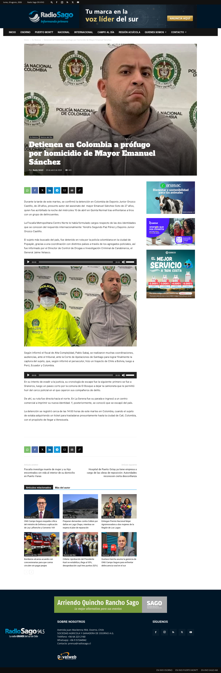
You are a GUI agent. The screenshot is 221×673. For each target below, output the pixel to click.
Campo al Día (106, 32)
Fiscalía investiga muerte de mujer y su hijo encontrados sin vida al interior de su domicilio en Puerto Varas (49, 473)
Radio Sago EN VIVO (35, 2)
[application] (80, 262)
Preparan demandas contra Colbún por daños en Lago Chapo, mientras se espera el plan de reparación (80, 524)
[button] (51, 2)
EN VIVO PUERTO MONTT (186, 670)
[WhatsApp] (27, 190)
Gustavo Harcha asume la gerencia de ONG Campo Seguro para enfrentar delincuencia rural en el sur (118, 562)
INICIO (12, 32)
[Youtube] (78, 2)
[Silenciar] (123, 262)
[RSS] (67, 2)
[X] (72, 2)
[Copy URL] (79, 190)
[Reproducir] (28, 262)
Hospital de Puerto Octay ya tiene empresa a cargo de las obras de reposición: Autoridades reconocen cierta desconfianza (112, 473)
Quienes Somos (154, 32)
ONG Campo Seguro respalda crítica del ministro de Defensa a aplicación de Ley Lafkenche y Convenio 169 (40, 524)
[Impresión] (72, 190)
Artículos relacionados (38, 487)
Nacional (64, 32)
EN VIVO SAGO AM (209, 670)
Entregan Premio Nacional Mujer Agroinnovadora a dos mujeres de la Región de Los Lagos (117, 524)
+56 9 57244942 (78, 640)
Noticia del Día (46, 137)
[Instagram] (62, 2)
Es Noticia (36, 39)
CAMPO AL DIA (108, 517)
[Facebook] (56, 2)
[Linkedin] (49, 190)
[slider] (130, 262)
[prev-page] (26, 572)
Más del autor (62, 487)
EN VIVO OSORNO (164, 670)
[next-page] (31, 572)
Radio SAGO (38, 170)
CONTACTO (177, 32)
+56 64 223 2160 (76, 636)
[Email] (64, 190)
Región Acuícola (129, 32)
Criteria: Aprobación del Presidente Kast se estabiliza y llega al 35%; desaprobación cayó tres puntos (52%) (80, 562)
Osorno (25, 32)
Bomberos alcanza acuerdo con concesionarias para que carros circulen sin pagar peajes (38, 562)
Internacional (83, 32)
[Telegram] (57, 190)
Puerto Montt (44, 32)
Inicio (26, 39)
